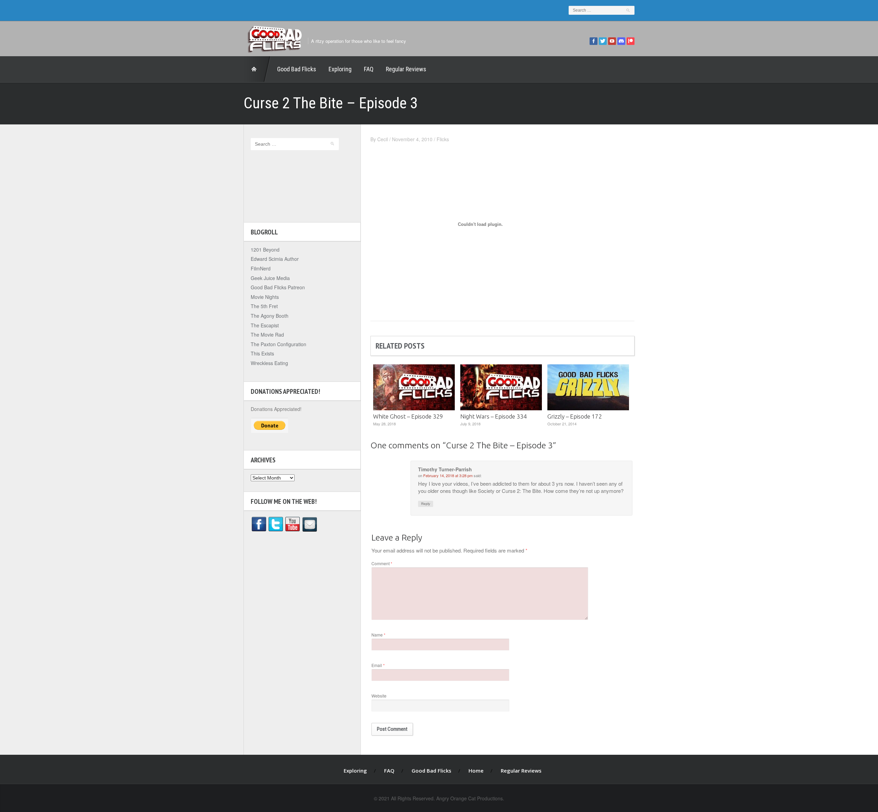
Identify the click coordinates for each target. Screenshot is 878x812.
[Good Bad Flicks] (274, 37)
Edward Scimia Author (275, 258)
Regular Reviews (406, 69)
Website (379, 696)
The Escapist (265, 325)
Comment (381, 563)
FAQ (368, 69)
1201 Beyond (265, 249)
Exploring (340, 69)
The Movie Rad (267, 334)
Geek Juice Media (270, 278)
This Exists (262, 353)
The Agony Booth (269, 315)
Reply (425, 504)
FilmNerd (261, 268)
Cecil (382, 139)
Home (257, 69)
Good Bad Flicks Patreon (278, 287)
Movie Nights (265, 296)
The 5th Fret (264, 306)
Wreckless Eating (269, 363)
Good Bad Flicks (296, 69)
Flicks (443, 139)
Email (378, 665)
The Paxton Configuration (278, 344)
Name (378, 635)
